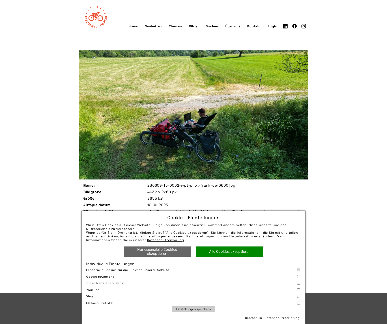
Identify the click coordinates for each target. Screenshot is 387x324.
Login (272, 26)
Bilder (194, 26)
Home (133, 26)
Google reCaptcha (100, 277)
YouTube (93, 290)
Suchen (212, 26)
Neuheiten (153, 26)
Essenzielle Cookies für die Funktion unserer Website (127, 270)
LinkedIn (285, 26)
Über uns (232, 26)
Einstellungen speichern (193, 309)
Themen (175, 26)
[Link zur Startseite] (95, 17)
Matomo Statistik (99, 303)
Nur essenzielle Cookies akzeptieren (157, 251)
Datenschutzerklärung (165, 240)
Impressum (253, 318)
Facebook (294, 26)
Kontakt (254, 26)
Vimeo (91, 296)
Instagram (303, 26)
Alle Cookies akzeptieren (230, 251)
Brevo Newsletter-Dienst (105, 283)
